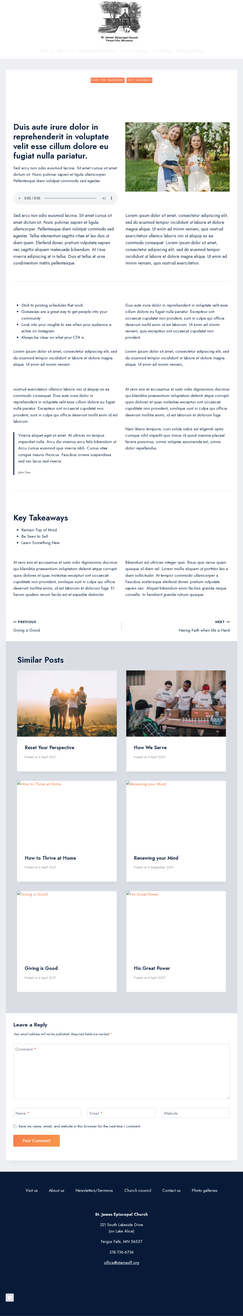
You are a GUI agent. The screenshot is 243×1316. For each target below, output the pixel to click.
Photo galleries (190, 51)
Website (171, 1113)
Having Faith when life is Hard (204, 626)
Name (22, 1113)
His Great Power (152, 968)
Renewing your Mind (156, 858)
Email (96, 1113)
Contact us (162, 51)
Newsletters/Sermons (97, 51)
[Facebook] (10, 1298)
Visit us (46, 51)
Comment (25, 1049)
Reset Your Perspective (49, 747)
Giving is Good (26, 626)
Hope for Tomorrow (108, 80)
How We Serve (150, 747)
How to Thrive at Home (50, 858)
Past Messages (139, 80)
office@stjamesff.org (121, 1262)
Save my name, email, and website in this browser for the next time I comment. (80, 1126)
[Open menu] (232, 22)
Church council (135, 51)
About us (65, 51)
